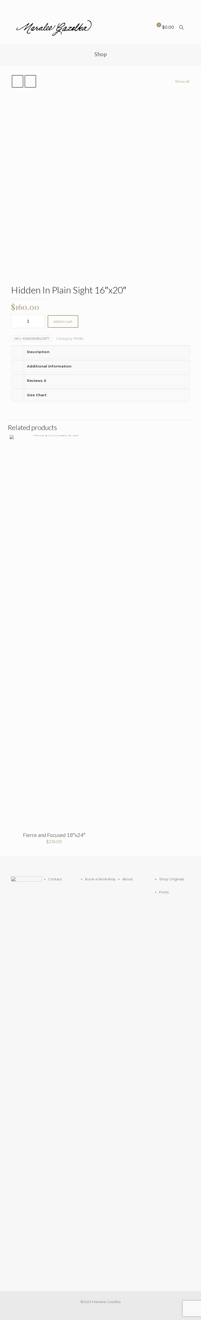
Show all (182, 81)
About (127, 879)
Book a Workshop (100, 879)
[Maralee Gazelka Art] (54, 27)
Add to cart (62, 321)
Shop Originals (171, 879)
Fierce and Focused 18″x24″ (54, 835)
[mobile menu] (138, 27)
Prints (78, 338)
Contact (55, 879)
